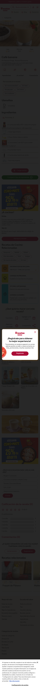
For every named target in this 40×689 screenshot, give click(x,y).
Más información (14, 681)
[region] (20, 674)
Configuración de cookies (20, 685)
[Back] (35, 332)
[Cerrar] (37, 662)
